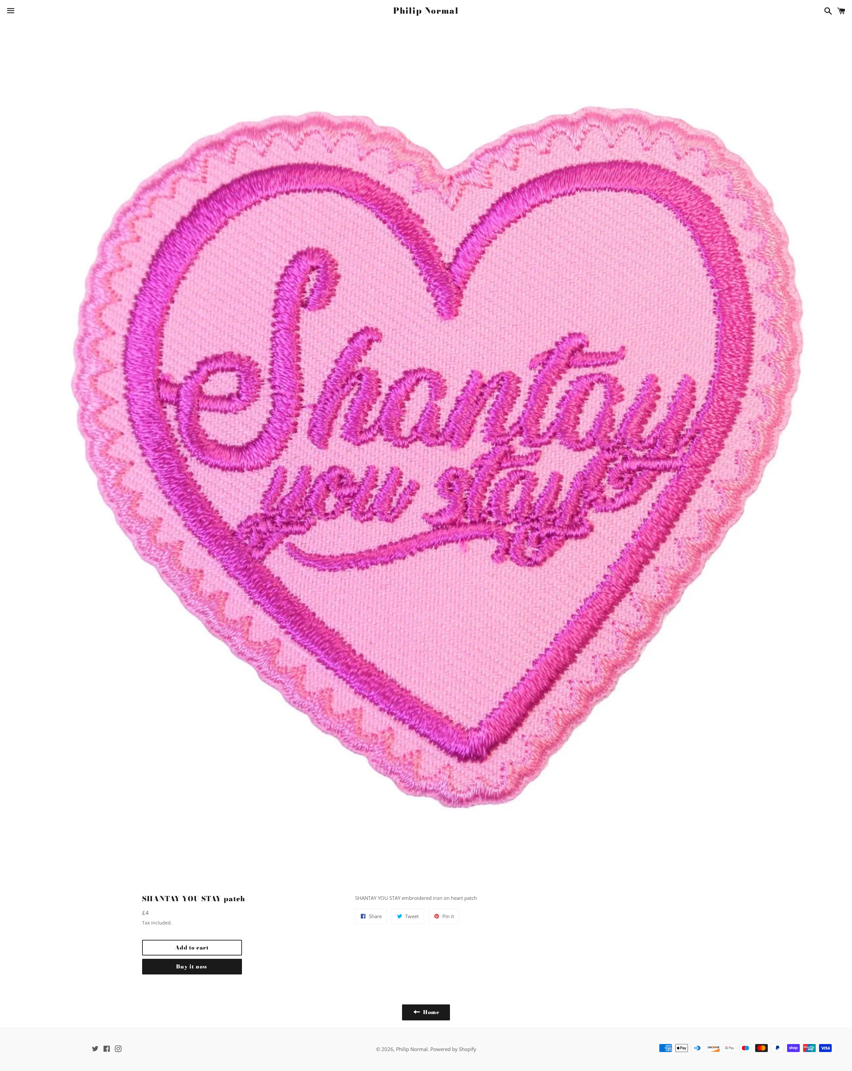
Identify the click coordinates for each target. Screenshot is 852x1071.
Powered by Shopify (453, 1049)
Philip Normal (426, 11)
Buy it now (192, 966)
